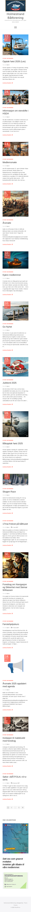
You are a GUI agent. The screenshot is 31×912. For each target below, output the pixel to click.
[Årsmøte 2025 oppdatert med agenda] (15, 666)
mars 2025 (7, 555)
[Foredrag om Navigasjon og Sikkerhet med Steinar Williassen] (15, 565)
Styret (7, 65)
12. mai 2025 (15, 527)
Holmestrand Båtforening (15, 15)
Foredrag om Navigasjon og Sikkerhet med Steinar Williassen (15, 587)
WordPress (17, 907)
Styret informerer (8, 58)
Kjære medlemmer (12, 275)
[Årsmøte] (15, 204)
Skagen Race (9, 491)
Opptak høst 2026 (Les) (14, 61)
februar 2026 (6, 194)
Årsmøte (7, 223)
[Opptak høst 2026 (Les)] (15, 44)
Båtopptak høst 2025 (13, 443)
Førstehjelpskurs (11, 624)
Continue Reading (7, 82)
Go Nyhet (7, 326)
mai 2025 (7, 476)
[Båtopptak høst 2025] (15, 424)
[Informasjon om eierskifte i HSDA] (15, 97)
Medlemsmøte (10, 162)
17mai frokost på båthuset (15, 524)
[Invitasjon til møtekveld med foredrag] (15, 724)
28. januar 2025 (15, 783)
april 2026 (7, 92)
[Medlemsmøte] (15, 149)
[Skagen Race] (15, 479)
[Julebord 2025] (15, 367)
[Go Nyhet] (15, 310)
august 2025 (7, 415)
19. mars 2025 (15, 627)
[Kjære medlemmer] (15, 260)
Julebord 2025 (9, 383)
